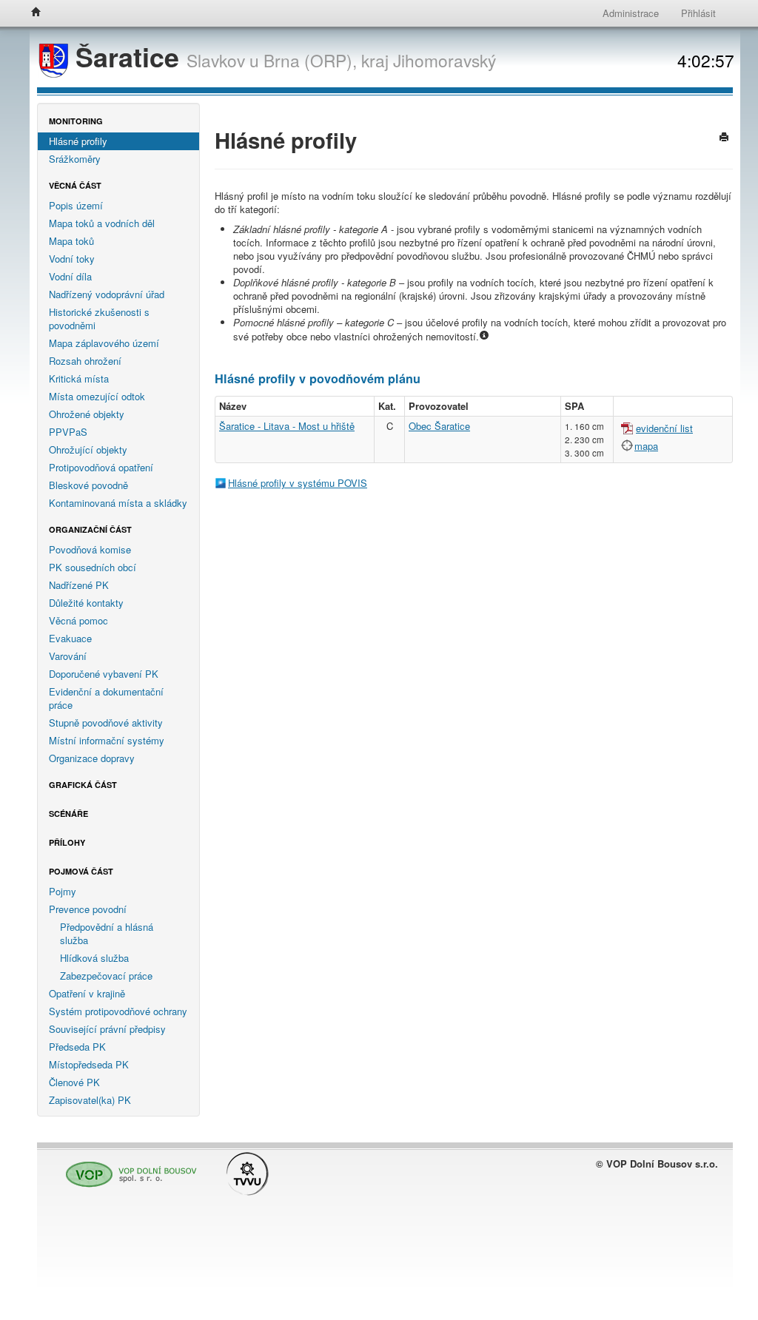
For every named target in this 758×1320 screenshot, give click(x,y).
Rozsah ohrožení (85, 361)
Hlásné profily (78, 141)
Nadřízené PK (79, 585)
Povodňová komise (90, 549)
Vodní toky (72, 259)
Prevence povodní (88, 909)
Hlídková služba (94, 958)
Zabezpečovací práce (106, 976)
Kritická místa (79, 378)
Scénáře (68, 813)
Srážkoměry (75, 159)
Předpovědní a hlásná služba (106, 933)
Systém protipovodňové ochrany (118, 1011)
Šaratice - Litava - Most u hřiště (287, 426)
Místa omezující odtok (97, 396)
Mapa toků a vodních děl (102, 223)
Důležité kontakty (86, 603)
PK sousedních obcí (92, 567)
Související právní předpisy (107, 1029)
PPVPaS (68, 432)
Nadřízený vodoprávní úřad (106, 294)
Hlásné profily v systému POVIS (297, 483)
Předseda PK (77, 1047)
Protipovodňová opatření (101, 467)
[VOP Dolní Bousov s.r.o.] (127, 1168)
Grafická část (83, 784)
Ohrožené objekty (86, 414)
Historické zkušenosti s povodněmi (99, 318)
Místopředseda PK (89, 1064)
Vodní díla (70, 276)
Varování (68, 656)
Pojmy (62, 891)
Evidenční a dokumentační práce (106, 698)
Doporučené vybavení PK (103, 674)
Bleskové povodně (88, 485)
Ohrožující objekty (88, 449)
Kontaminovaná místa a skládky (118, 503)
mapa (646, 446)
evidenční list (664, 428)
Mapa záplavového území (104, 343)
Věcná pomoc (78, 620)
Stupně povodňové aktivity (106, 722)
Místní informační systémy (106, 740)
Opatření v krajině (87, 993)
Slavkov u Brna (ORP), (272, 60)
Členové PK (74, 1082)
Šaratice (127, 56)
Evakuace (70, 638)
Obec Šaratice (439, 426)
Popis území (76, 205)
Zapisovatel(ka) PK (90, 1100)
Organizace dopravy (92, 758)
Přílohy (67, 842)
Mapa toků (71, 241)
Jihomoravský (444, 60)
